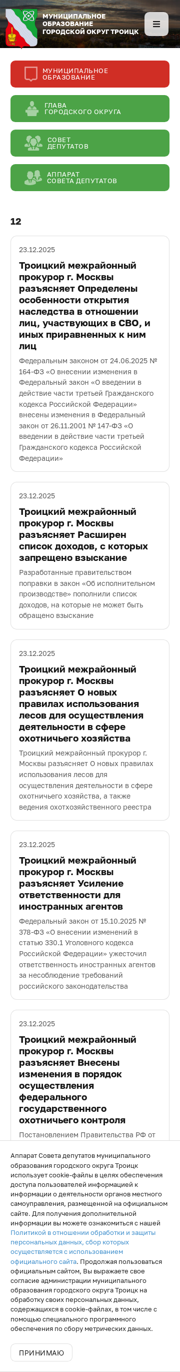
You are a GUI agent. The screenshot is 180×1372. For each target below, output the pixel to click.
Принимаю (41, 1352)
